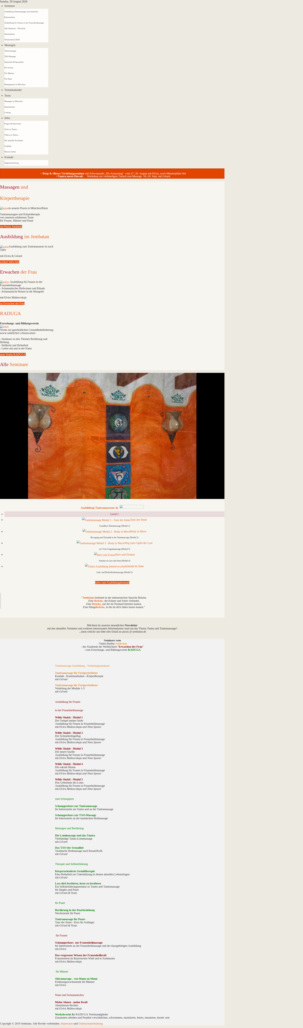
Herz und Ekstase (125, 554)
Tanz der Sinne (138, 519)
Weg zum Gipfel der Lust (138, 542)
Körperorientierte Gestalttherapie (75, 871)
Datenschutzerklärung (91, 1023)
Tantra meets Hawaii (70, 176)
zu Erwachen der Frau (12, 303)
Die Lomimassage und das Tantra (75, 835)
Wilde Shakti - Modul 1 (69, 717)
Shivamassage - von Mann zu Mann (76, 978)
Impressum (67, 1023)
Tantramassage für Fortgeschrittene (76, 672)
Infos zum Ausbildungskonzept (112, 582)
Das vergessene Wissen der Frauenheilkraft (80, 955)
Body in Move (138, 531)
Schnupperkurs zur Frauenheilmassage (79, 942)
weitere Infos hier (9, 261)
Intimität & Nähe (134, 566)
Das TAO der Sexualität (69, 847)
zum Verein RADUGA (13, 354)
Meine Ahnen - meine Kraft (71, 1002)
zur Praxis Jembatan (11, 226)
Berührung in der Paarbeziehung (75, 910)
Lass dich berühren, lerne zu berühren (78, 883)
